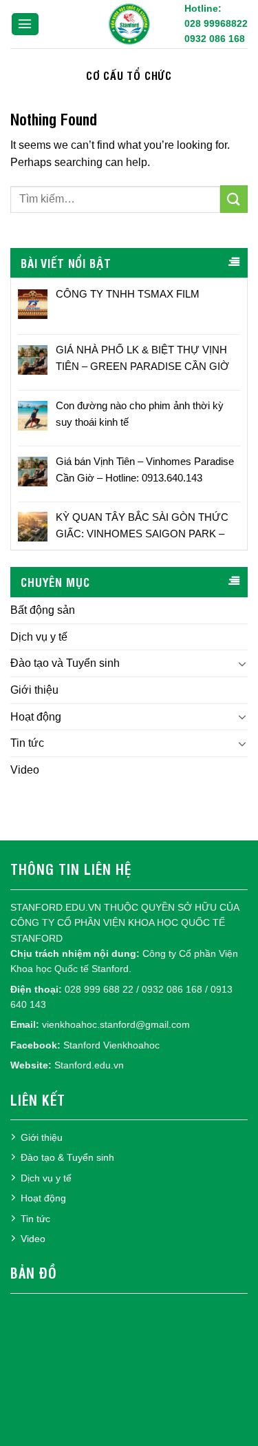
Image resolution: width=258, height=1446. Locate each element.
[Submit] (234, 198)
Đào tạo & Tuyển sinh (67, 1157)
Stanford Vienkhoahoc (111, 1045)
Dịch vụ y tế (38, 637)
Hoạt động (35, 717)
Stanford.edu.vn (89, 1065)
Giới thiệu (34, 690)
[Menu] (25, 24)
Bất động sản (42, 610)
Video (24, 770)
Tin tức (27, 743)
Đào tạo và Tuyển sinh (65, 663)
